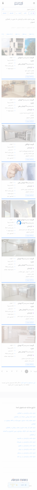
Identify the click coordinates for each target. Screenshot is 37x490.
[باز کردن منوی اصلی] (34, 3)
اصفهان (28, 28)
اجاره (34, 28)
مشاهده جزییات (29, 76)
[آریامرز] (18, 3)
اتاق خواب (11, 13)
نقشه (22, 485)
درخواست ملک (12, 485)
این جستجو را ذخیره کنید (28, 383)
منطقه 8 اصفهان (21, 28)
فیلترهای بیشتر (5, 14)
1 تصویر (31, 40)
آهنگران (13, 28)
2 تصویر (31, 165)
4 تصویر (31, 127)
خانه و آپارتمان (25, 14)
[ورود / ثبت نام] (3, 3)
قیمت (19, 13)
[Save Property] (5, 41)
